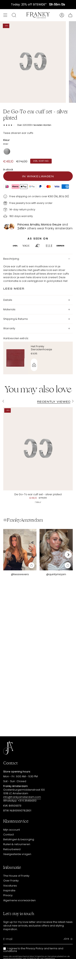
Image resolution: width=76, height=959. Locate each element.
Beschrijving (11, 258)
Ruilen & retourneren (16, 844)
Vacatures (10, 885)
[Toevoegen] (34, 365)
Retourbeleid (11, 849)
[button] (68, 554)
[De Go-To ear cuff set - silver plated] (38, 448)
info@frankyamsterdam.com (22, 797)
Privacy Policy (34, 948)
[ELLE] (15, 246)
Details (7, 300)
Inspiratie (9, 890)
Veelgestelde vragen (17, 854)
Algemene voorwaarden (19, 900)
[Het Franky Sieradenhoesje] (15, 358)
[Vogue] (26, 246)
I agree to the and (33, 950)
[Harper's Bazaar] (49, 246)
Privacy (8, 895)
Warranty (9, 328)
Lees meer (13, 288)
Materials (9, 309)
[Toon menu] (5, 15)
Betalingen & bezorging (18, 839)
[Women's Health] (60, 246)
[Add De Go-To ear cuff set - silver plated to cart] (31, 565)
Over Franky (11, 880)
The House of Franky (16, 875)
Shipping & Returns (15, 319)
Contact (8, 834)
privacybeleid (57, 956)
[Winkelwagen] (70, 15)
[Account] (61, 15)
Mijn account (11, 829)
